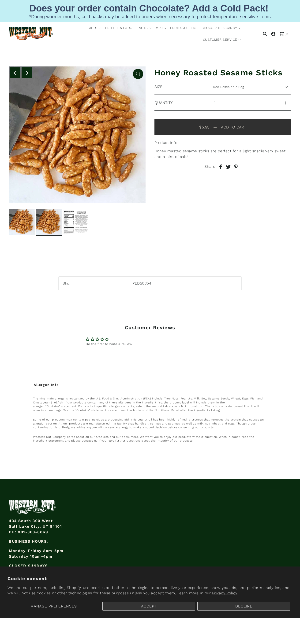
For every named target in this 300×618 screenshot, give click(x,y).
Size (158, 86)
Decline (243, 606)
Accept (149, 606)
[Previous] (15, 72)
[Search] (264, 33)
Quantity (163, 102)
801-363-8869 (33, 532)
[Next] (27, 72)
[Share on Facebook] (220, 166)
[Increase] (285, 102)
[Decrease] (274, 102)
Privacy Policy (224, 593)
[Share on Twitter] (228, 166)
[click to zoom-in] (138, 74)
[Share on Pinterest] (235, 166)
